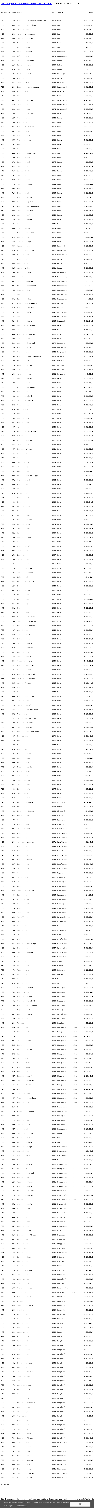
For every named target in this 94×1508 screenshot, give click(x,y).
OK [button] (80, 1504)
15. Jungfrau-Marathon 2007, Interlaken (26, 3)
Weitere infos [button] (22, 1506)
